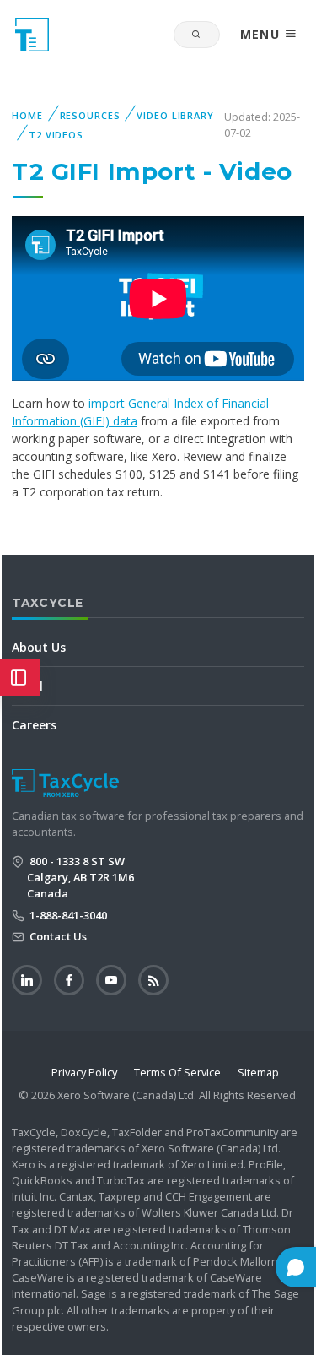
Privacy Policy (84, 1072)
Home (27, 115)
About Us (39, 647)
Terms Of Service (177, 1072)
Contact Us (57, 936)
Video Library (175, 115)
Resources (90, 115)
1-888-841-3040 (67, 915)
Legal (27, 686)
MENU (262, 34)
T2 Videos (56, 134)
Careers (34, 725)
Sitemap (258, 1072)
